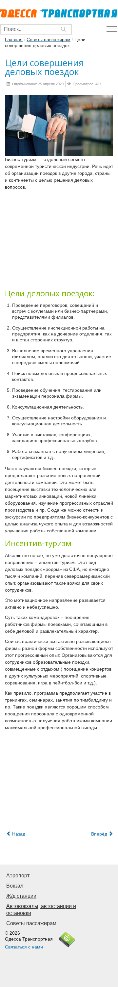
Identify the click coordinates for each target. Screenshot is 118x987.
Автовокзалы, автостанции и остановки (41, 909)
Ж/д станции (21, 896)
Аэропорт (18, 875)
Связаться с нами (24, 946)
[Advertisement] (59, 239)
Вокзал (14, 886)
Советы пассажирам (31, 923)
